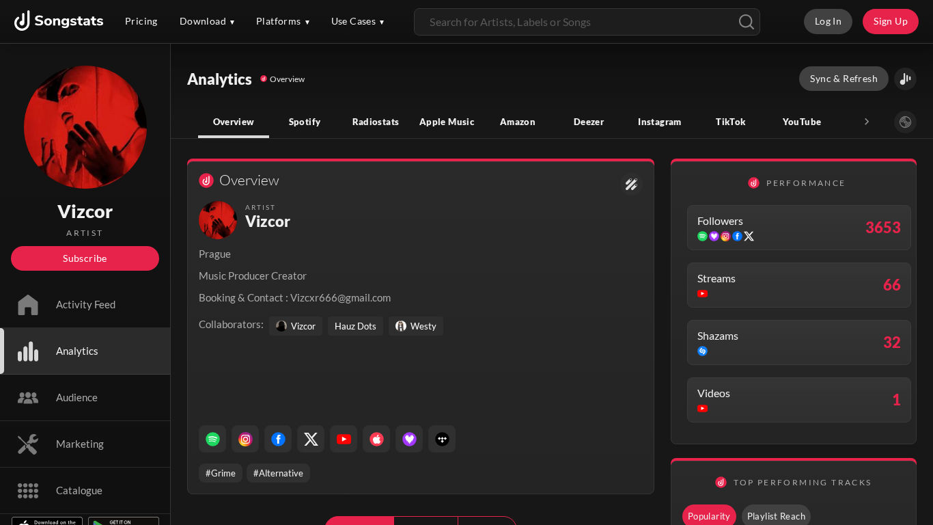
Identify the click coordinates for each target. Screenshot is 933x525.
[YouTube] (343, 439)
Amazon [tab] (517, 121)
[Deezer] (409, 439)
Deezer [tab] (589, 121)
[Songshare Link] (905, 79)
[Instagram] (245, 439)
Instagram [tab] (659, 121)
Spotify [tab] (305, 121)
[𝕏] (310, 439)
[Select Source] (905, 122)
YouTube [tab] (802, 121)
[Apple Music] (376, 439)
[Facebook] (278, 439)
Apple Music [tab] (446, 121)
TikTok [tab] (730, 121)
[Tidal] (442, 439)
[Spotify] (212, 439)
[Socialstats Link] (631, 184)
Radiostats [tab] (376, 121)
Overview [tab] (234, 121)
